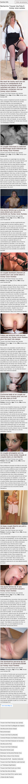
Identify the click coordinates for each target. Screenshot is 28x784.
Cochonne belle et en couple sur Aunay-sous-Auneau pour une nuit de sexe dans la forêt (13, 396)
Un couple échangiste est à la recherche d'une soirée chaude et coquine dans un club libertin (13, 455)
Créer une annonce (21, 2)
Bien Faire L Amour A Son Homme (9, 756)
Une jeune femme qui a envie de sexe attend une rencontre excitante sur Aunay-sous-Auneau (13, 212)
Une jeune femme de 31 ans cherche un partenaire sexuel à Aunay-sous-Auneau (12, 589)
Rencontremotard (5, 731)
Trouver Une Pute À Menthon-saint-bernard (12, 762)
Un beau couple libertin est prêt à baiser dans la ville (13, 527)
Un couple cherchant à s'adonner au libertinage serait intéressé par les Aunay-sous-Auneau (13, 148)
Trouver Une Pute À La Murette (9, 735)
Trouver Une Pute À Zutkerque (8, 747)
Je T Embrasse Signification (8, 765)
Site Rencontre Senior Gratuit (8, 728)
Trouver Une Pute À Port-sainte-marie (11, 774)
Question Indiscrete (17, 759)
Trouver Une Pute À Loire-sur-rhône (10, 768)
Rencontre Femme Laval (7, 750)
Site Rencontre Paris (6, 744)
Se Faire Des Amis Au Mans (8, 771)
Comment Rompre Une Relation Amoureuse (12, 738)
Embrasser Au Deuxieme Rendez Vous (11, 753)
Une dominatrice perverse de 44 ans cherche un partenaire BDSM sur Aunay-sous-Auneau (13, 663)
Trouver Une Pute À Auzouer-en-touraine (11, 741)
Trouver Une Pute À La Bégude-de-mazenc (12, 725)
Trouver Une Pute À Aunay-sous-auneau (11, 722)
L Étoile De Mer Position (7, 777)
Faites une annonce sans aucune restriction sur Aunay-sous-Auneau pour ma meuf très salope (14, 337)
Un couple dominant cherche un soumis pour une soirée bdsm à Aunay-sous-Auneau (12, 275)
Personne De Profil (5, 759)
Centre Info (4, 2)
